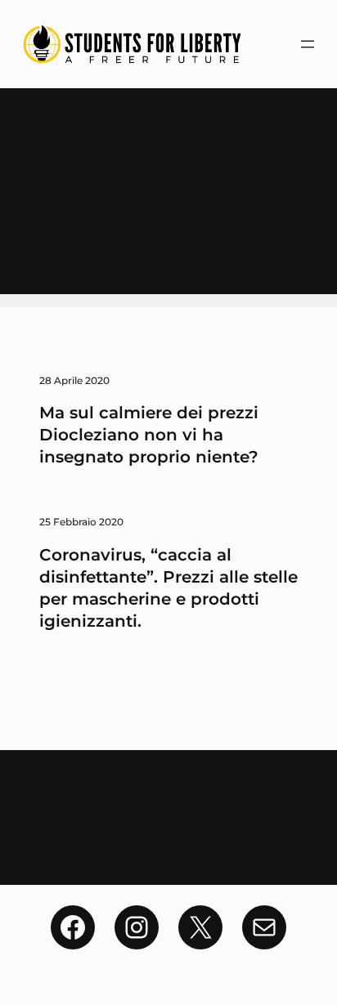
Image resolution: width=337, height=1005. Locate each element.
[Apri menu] (307, 44)
